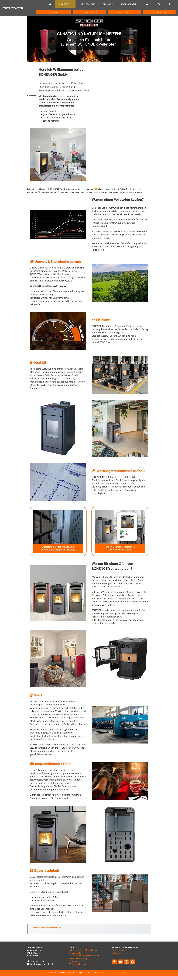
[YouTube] (120, 962)
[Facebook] (114, 962)
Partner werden (119, 950)
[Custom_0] (132, 962)
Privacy (83, 973)
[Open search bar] (169, 4)
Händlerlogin (117, 953)
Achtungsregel (75, 961)
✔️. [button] (141, 192)
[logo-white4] (13, 8)
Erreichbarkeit (93, 973)
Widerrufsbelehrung (78, 958)
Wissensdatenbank (124, 973)
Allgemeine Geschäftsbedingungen (84, 950)
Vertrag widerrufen (77, 964)
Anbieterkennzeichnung (108, 973)
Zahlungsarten (75, 953)
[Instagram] (126, 962)
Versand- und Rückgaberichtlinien (84, 955)
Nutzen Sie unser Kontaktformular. (45, 927)
